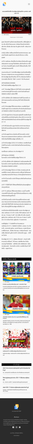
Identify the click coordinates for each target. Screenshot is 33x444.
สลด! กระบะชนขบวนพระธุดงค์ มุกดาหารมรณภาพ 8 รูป (16, 369)
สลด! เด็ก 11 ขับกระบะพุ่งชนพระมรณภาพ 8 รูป (16, 387)
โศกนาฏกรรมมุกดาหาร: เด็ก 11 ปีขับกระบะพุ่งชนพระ (16, 379)
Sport (29, 34)
